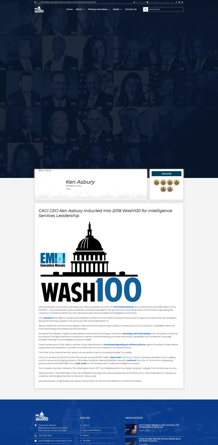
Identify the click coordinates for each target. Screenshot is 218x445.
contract (131, 360)
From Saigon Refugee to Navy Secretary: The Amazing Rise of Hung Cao (68, 2)
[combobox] (163, 9)
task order (115, 357)
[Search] (145, 9)
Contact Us (131, 9)
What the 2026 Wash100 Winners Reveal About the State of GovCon (160, 440)
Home (69, 9)
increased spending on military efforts (124, 344)
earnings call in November (137, 333)
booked (48, 317)
